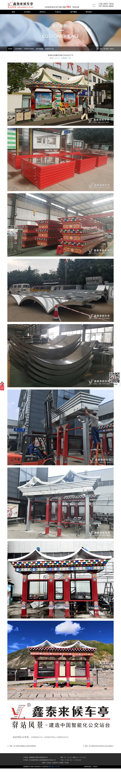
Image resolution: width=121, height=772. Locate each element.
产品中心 (58, 12)
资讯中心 (43, 12)
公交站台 (49, 762)
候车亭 (10, 49)
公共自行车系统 (29, 49)
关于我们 (27, 12)
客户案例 (73, 12)
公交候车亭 (55, 762)
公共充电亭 (18, 49)
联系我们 (89, 12)
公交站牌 (60, 762)
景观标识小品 (49, 49)
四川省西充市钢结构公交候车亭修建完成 (25, 746)
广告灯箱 (66, 762)
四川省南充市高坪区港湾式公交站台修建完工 (101, 746)
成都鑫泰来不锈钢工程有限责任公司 (43, 5)
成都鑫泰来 (64, 58)
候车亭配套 (39, 49)
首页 (13, 12)
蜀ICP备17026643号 (54, 766)
